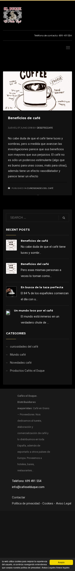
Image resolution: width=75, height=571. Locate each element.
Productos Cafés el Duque (27, 370)
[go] (64, 218)
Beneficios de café (24, 118)
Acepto (61, 562)
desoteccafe (45, 127)
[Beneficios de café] (37, 91)
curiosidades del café (40, 188)
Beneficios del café (35, 264)
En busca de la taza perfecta (42, 287)
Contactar (18, 497)
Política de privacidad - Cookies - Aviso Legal (41, 503)
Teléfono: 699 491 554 (26, 481)
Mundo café (18, 354)
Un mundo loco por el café (33, 310)
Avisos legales (62, 567)
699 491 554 (65, 35)
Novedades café (21, 362)
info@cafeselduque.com (28, 487)
